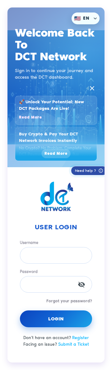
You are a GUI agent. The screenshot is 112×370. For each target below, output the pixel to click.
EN (86, 18)
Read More (30, 117)
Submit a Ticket (73, 344)
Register (80, 337)
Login (55, 319)
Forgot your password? (69, 301)
